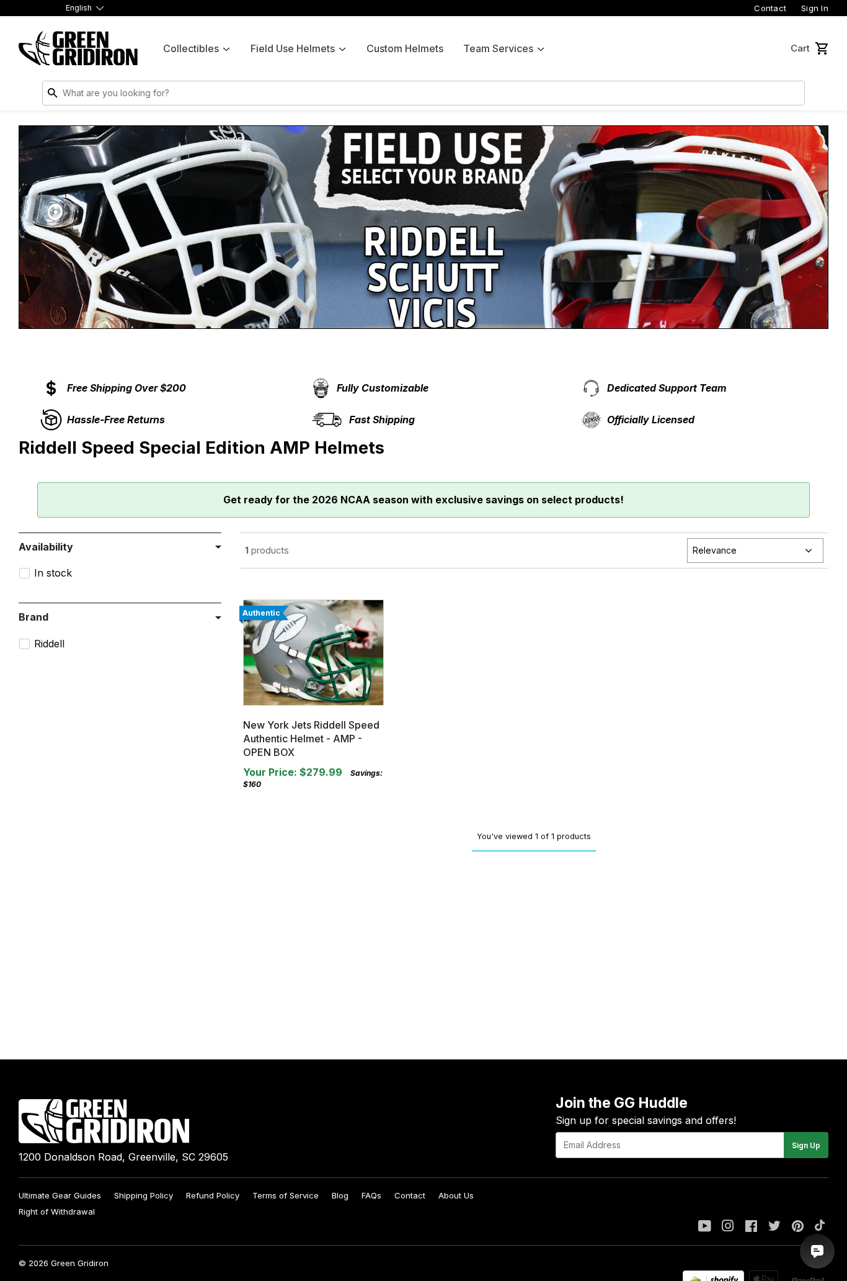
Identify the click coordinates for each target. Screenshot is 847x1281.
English (79, 7)
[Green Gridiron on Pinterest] (797, 1227)
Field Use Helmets (293, 48)
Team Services (498, 48)
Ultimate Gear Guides (60, 1195)
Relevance (715, 550)
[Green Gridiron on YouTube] (704, 1227)
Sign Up (806, 1145)
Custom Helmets (404, 48)
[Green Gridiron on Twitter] (774, 1227)
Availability (46, 547)
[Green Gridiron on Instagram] (728, 1227)
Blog (340, 1195)
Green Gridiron (80, 1263)
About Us (456, 1195)
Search (792, 95)
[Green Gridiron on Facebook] (751, 1227)
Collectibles (191, 48)
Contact (770, 8)
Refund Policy (212, 1195)
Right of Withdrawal (57, 1211)
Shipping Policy (143, 1195)
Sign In (814, 8)
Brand (33, 617)
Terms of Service (285, 1195)
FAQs (371, 1195)
